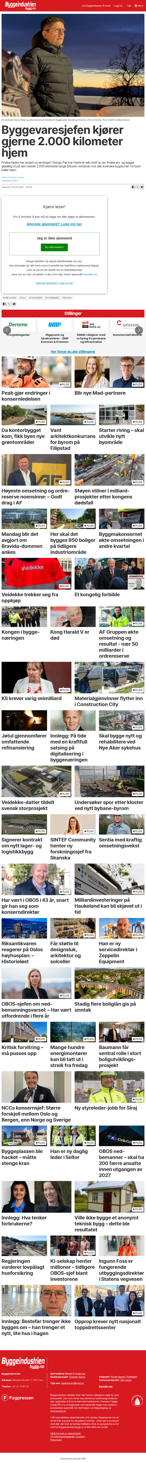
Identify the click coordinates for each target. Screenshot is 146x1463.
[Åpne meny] (139, 6)
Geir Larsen (126, 1380)
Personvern (56, 1439)
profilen (67, 298)
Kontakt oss (90, 274)
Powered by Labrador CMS (73, 1458)
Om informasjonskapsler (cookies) (67, 1436)
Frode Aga (80, 1373)
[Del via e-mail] (142, 187)
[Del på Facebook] (133, 187)
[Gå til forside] (20, 5)
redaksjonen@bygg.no (72, 1383)
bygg (23, 298)
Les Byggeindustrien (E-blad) (96, 5)
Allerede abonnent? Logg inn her (54, 224)
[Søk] (129, 5)
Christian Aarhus (77, 1376)
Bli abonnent (54, 247)
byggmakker (52, 298)
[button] (7, 330)
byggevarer (35, 298)
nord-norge (9, 298)
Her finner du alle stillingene (73, 352)
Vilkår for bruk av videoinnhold (65, 1433)
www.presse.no (58, 1411)
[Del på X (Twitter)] (137, 187)
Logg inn (118, 5)
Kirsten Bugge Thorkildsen (124, 1376)
